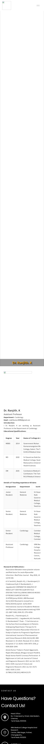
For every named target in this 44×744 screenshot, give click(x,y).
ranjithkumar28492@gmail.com (19, 420)
